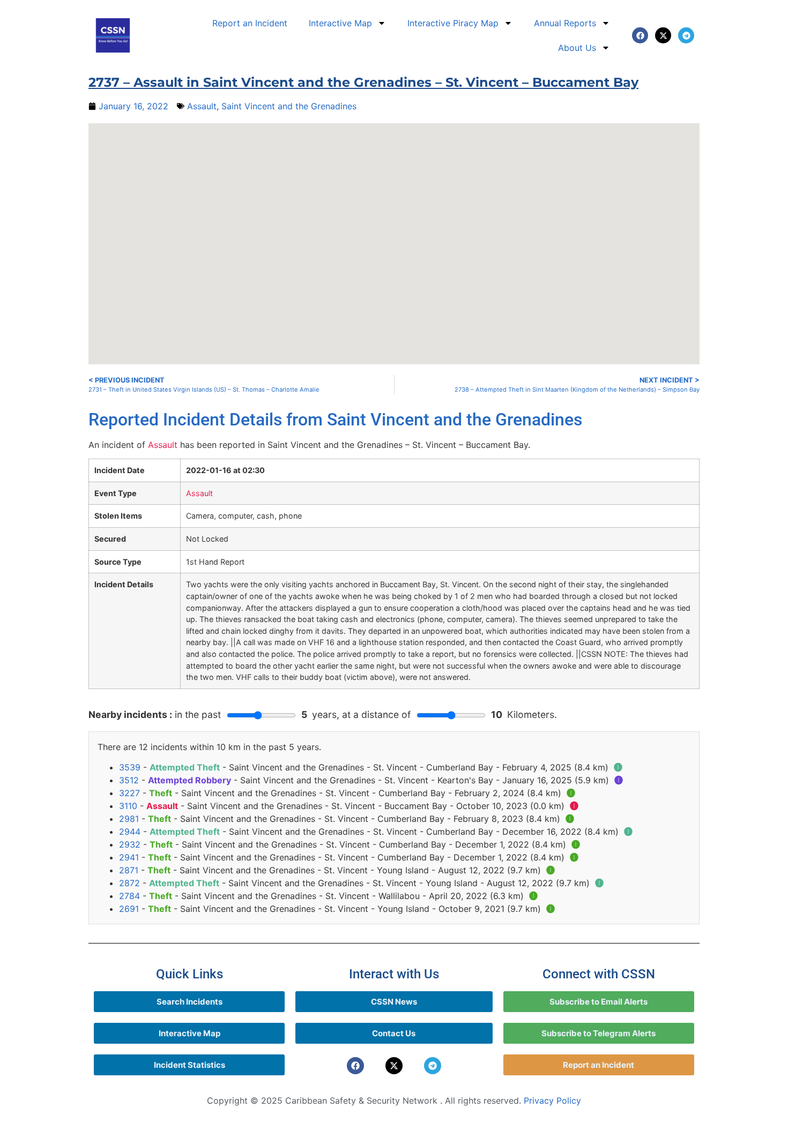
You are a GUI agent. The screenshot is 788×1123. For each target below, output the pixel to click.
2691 (129, 908)
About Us (577, 47)
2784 (129, 895)
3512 (129, 780)
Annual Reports (565, 23)
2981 (129, 818)
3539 (129, 767)
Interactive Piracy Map (453, 23)
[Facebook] (640, 35)
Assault (202, 106)
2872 (129, 883)
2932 (129, 844)
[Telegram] (686, 35)
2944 (129, 831)
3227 (129, 793)
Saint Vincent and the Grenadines (288, 106)
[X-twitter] (663, 35)
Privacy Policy (552, 1100)
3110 (128, 805)
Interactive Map (340, 23)
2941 (129, 857)
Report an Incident (249, 23)
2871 (128, 870)
